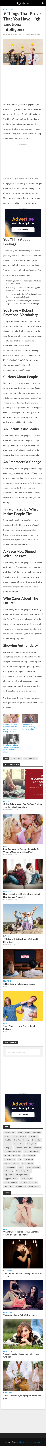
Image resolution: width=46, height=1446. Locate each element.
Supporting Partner (11, 1179)
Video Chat (33, 1182)
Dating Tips (8, 1148)
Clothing (26, 1140)
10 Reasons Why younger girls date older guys (22, 1397)
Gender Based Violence (12, 1152)
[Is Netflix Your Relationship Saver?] (23, 963)
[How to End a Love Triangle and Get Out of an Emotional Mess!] (11, 739)
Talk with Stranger (10, 1182)
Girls (25, 1152)
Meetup (16, 1163)
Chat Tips (17, 1140)
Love (5, 846)
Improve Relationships (12, 1155)
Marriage (7, 1163)
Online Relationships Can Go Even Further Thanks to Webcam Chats (22, 805)
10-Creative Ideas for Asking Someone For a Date (23, 1275)
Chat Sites (7, 1140)
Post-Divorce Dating (33, 1167)
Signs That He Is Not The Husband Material (19, 1027)
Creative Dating (19, 1144)
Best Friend (37, 1132)
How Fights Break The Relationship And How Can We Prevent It (21, 895)
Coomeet (7, 1144)
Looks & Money (9, 1159)
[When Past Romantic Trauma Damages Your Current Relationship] (23, 1212)
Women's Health (34, 1186)
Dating (6, 801)
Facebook (18, 1148)
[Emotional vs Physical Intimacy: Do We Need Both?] (30, 718)
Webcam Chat (21, 1186)
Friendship (37, 1148)
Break (6, 1136)
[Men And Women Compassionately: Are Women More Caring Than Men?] (11, 718)
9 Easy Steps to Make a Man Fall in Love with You (21, 1355)
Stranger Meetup (22, 1175)
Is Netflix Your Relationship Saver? (19, 984)
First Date (27, 1148)
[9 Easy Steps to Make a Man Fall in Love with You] (23, 1334)
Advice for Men (16, 758)
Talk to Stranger (26, 1179)
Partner (20, 1167)
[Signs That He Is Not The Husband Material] (23, 1005)
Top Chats (23, 1182)
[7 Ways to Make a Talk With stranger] (23, 1295)
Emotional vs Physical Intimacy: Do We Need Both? (29, 726)
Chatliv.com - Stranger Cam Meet (28, 1442)
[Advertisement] (23, 85)
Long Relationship (29, 1155)
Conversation (36, 1140)
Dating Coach (31, 1144)
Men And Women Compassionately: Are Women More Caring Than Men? (10, 728)
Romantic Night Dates (23, 1171)
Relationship (8, 891)
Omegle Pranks (9, 1167)
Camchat (23, 1136)
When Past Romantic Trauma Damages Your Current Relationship (21, 1233)
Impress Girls (33, 1152)
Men (23, 1163)
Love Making (7, 1271)
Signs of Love (9, 1175)
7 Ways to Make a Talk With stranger (20, 1315)
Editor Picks (8, 9)
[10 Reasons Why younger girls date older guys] (23, 1375)
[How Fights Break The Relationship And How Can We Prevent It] (23, 873)
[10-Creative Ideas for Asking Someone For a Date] (23, 1253)
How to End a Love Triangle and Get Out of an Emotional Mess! (11, 748)
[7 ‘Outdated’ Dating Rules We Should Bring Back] (23, 918)
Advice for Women (30, 758)
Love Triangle (28, 1159)
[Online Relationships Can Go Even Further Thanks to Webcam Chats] (23, 783)
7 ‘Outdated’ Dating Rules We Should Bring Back (20, 940)
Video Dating (8, 1186)
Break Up (14, 1136)
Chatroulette (33, 1136)
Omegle (30, 1163)
